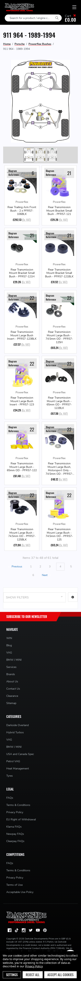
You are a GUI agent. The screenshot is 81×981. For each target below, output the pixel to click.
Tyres (9, 776)
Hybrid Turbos (15, 732)
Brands (10, 674)
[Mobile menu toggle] (74, 7)
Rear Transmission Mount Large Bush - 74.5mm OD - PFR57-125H (59, 337)
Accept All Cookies (60, 974)
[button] (72, 597)
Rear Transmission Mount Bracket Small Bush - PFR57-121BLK (59, 273)
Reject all (33, 974)
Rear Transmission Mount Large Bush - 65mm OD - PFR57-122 (22, 467)
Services (11, 667)
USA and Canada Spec (20, 754)
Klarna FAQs (14, 827)
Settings (12, 974)
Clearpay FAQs (15, 841)
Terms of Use (14, 885)
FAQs (9, 798)
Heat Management (17, 768)
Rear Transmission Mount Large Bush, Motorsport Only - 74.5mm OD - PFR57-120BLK (59, 468)
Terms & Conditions (18, 805)
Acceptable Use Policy (19, 892)
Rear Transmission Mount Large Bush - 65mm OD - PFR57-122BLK (59, 403)
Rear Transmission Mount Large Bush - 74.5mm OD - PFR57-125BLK (22, 534)
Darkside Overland (17, 725)
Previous (16, 566)
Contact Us (13, 689)
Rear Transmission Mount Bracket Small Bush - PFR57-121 (59, 211)
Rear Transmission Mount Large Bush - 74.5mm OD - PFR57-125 (59, 534)
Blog (9, 645)
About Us (12, 681)
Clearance (12, 696)
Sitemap (11, 703)
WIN (9, 638)
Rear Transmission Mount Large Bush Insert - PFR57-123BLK (22, 335)
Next (45, 575)
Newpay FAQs (15, 834)
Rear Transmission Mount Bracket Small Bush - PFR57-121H (22, 273)
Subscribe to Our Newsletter (26, 616)
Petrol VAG (13, 761)
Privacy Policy (14, 812)
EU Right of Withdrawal (21, 819)
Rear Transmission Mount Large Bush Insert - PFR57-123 (22, 401)
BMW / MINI (14, 660)
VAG (9, 652)
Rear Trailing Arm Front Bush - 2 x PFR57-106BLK (21, 211)
